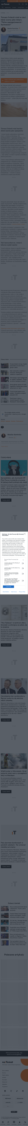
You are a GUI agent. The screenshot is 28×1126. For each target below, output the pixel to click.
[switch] (22, 563)
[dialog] (14, 563)
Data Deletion (6, 591)
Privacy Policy (22, 591)
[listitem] (14, 560)
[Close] (25, 534)
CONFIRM (8, 586)
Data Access (14, 591)
